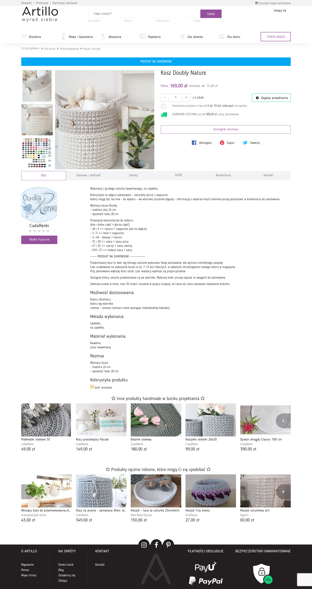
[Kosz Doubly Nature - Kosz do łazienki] (37, 86)
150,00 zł (139, 520)
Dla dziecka (195, 37)
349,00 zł (84, 520)
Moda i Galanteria (81, 37)
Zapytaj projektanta (274, 98)
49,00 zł (28, 449)
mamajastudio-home (33, 515)
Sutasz (196, 20)
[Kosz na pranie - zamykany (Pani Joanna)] (101, 490)
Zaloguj (62, 580)
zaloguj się (280, 10)
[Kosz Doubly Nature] (105, 119)
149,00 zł (84, 449)
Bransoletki (94, 20)
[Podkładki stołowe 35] (46, 419)
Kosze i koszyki (91, 48)
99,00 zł (193, 449)
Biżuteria (35, 37)
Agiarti (244, 515)
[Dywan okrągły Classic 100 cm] (265, 419)
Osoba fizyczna (39, 239)
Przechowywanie (69, 48)
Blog (61, 570)
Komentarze (223, 175)
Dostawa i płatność (88, 175)
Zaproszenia (162, 20)
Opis (43, 175)
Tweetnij (254, 143)
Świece (128, 20)
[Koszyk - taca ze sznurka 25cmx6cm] (156, 490)
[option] (46, 427)
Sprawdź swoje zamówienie (274, 3)
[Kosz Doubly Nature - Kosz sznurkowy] (37, 119)
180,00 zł (139, 449)
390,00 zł (248, 449)
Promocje (42, 3)
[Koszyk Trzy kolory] (211, 490)
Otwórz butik (65, 564)
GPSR (178, 175)
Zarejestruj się (66, 575)
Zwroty (133, 175)
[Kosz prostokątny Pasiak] (101, 419)
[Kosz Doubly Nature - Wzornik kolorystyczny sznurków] (37, 153)
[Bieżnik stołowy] (156, 419)
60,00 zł (247, 520)
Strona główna (30, 48)
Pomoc (25, 570)
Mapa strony (28, 575)
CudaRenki (27, 444)
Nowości (26, 3)
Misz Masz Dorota (141, 515)
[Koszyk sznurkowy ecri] (265, 490)
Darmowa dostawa (64, 3)
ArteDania (191, 515)
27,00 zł (193, 520)
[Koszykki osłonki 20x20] (211, 419)
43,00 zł (28, 520)
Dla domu (233, 37)
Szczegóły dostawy (225, 129)
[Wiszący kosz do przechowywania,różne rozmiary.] (46, 490)
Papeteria (154, 37)
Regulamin (27, 564)
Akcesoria (114, 37)
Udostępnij (204, 143)
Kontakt (268, 175)
